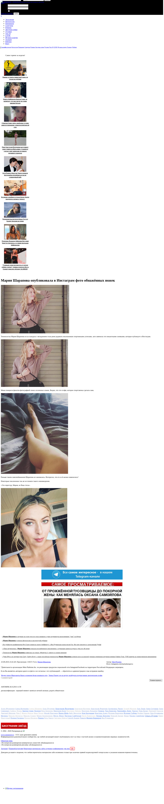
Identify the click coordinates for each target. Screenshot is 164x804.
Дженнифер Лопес (124, 711)
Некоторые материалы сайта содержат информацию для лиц (49, 749)
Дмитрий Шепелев (8, 713)
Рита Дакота (48, 718)
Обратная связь (6, 741)
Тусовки (8, 32)
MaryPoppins (116, 662)
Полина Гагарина (17, 718)
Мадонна (4, 716)
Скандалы (9, 26)
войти (16, 14)
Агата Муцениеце (8, 709)
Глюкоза (101, 711)
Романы (8, 28)
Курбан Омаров (143, 713)
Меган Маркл (58, 716)
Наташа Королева (103, 716)
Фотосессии (10, 22)
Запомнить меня (16, 11)
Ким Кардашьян (88, 713)
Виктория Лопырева (89, 711)
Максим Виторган (15, 716)
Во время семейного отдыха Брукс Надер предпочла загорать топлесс (15, 198)
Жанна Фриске (27, 713)
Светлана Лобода (60, 718)
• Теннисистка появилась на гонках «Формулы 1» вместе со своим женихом (34, 653)
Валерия (37, 711)
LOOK (7, 36)
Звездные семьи (11, 30)
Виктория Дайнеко (73, 711)
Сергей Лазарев (73, 718)
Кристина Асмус (101, 713)
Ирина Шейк (64, 713)
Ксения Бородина (115, 713)
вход (2, 3)
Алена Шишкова (35, 709)
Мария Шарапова (44, 662)
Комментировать (155, 680)
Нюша (126, 716)
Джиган (135, 711)
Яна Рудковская (107, 718)
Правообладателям (16, 749)
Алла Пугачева (49, 709)
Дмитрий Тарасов (155, 711)
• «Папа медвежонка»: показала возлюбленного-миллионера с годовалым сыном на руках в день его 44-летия (45, 648)
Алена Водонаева (22, 709)
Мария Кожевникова (45, 716)
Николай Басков (117, 716)
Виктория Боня (60, 711)
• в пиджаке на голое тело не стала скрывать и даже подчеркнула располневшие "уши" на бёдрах (41, 636)
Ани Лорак (141, 709)
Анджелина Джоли (115, 709)
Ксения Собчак (130, 713)
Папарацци (9, 24)
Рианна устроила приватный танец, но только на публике (15, 78)
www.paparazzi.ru (7, 735)
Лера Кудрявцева (156, 713)
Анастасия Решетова (99, 709)
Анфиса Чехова (16, 711)
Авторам (4, 749)
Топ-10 (8, 34)
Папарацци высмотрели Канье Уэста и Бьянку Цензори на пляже (15, 220)
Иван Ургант (39, 713)
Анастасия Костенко (82, 709)
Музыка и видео (11, 38)
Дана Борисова (110, 711)
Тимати (83, 718)
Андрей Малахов (129, 709)
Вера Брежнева (47, 711)
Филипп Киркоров (93, 718)
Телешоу (8, 40)
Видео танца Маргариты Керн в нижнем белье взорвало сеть (24, 675)
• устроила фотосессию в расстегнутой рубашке (24, 640)
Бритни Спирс (28, 711)
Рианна (41, 718)
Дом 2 (18, 713)
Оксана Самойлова (136, 716)
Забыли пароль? (7, 14)
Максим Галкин (29, 716)
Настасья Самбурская (73, 716)
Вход (7, 44)
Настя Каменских (88, 716)
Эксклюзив (9, 20)
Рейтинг (8, 42)
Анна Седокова (152, 709)
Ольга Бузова (151, 715)
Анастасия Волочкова (64, 709)
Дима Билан (143, 711)
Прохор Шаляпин (31, 718)
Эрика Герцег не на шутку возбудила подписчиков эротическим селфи (75, 675)
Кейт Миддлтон (75, 713)
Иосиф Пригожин (51, 713)
